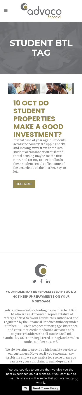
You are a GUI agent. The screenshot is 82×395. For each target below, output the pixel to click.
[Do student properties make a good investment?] (41, 88)
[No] (76, 379)
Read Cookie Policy (45, 388)
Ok (26, 388)
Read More (24, 184)
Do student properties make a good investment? (38, 118)
